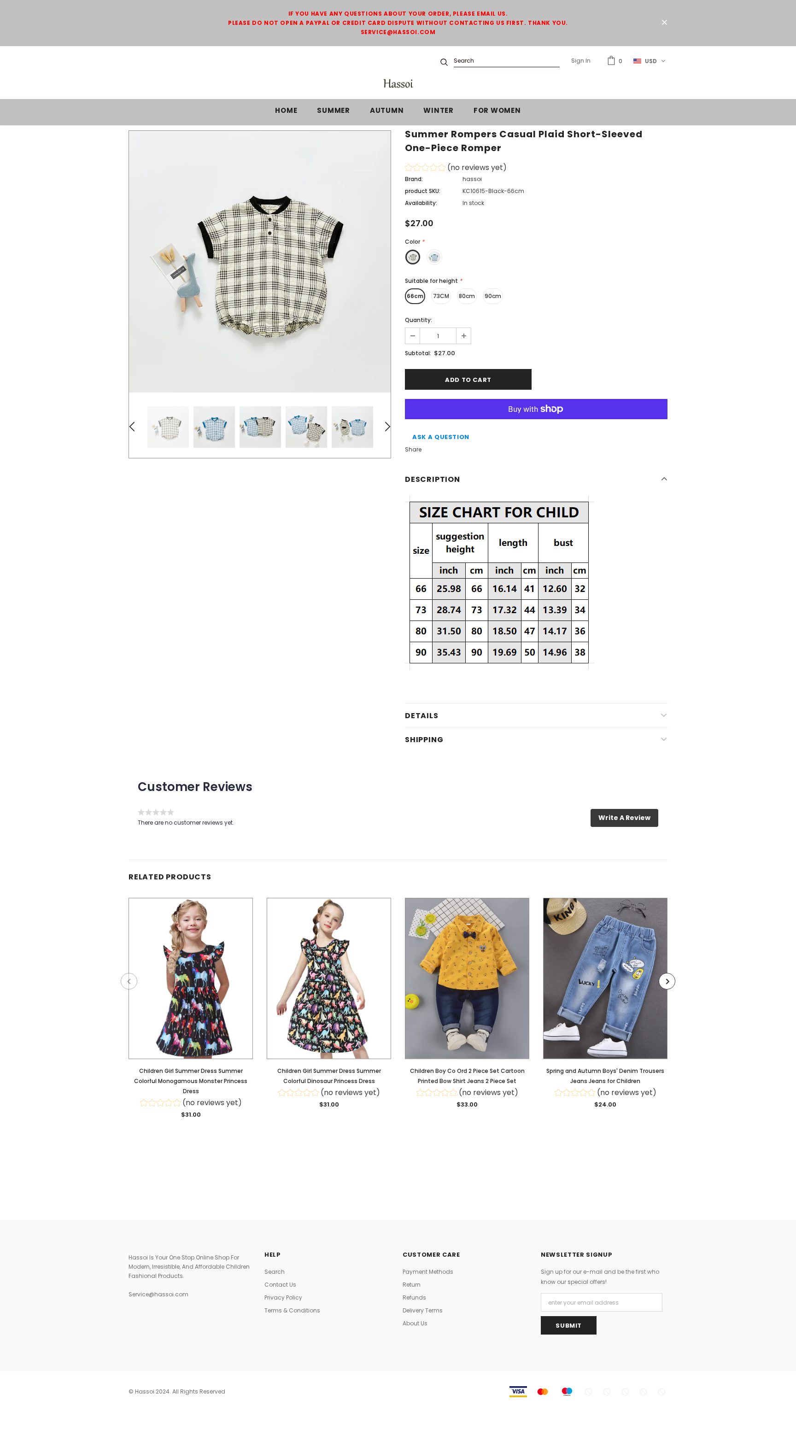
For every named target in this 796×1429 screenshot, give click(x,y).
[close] (664, 23)
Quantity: (418, 320)
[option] (260, 261)
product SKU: (422, 191)
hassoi (472, 179)
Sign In (581, 60)
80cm (467, 296)
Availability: (421, 203)
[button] (456, 169)
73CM (441, 296)
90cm (493, 296)
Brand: (414, 179)
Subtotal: (418, 353)
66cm (415, 296)
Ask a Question (440, 437)
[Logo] (398, 83)
